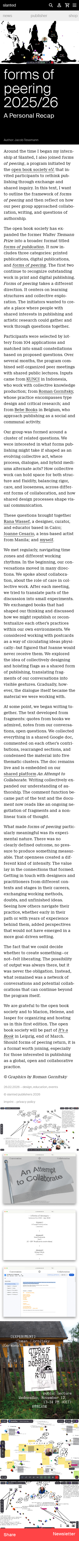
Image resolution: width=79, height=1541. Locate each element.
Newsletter (64, 1534)
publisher (39, 15)
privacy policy (25, 1102)
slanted (9, 5)
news (7, 15)
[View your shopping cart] (67, 5)
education (40, 1087)
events (53, 1087)
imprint (9, 1102)
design (27, 1087)
